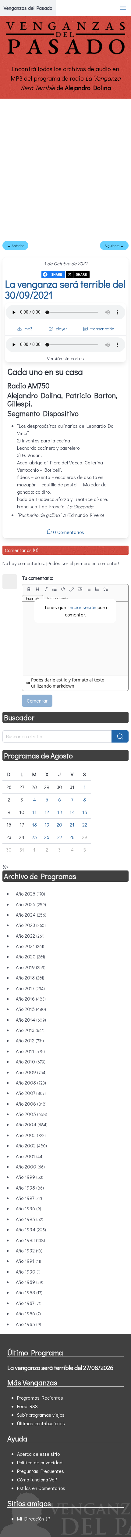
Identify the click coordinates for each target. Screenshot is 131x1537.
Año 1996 (28, 1208)
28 (72, 837)
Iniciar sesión (82, 607)
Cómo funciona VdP (37, 1479)
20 (59, 824)
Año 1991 (28, 1261)
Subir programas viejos (41, 1415)
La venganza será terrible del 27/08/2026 (60, 1368)
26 (46, 837)
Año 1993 (30, 1240)
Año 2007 (31, 1093)
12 (46, 812)
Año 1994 (31, 1229)
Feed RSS (27, 1406)
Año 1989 (29, 1282)
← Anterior (15, 245)
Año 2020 (30, 956)
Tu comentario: (37, 578)
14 (72, 812)
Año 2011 (30, 1051)
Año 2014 (31, 1019)
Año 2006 (31, 1103)
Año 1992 (29, 1250)
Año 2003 (31, 1135)
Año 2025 (31, 904)
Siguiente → (114, 245)
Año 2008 (31, 1082)
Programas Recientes (40, 1397)
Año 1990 (28, 1271)
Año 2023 (31, 925)
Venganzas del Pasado (28, 8)
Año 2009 (31, 1072)
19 (46, 824)
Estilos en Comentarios (41, 1488)
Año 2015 (31, 1009)
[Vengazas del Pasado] (65, 53)
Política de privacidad (39, 1462)
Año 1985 (28, 1324)
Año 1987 (28, 1303)
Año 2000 (30, 1166)
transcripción (102, 329)
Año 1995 (29, 1219)
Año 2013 (30, 1030)
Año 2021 (30, 946)
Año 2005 (31, 1114)
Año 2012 (30, 1040)
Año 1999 (29, 1177)
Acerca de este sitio (38, 1454)
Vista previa (57, 598)
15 (84, 812)
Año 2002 (31, 1145)
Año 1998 (30, 1187)
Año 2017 (30, 988)
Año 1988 (29, 1292)
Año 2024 (31, 914)
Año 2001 (30, 1156)
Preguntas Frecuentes (40, 1471)
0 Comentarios (68, 532)
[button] (123, 8)
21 (72, 824)
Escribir (32, 598)
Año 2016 (31, 998)
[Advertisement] (65, 167)
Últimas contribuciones (41, 1423)
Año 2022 (30, 935)
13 (59, 812)
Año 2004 (32, 1124)
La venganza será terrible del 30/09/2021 (65, 289)
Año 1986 (28, 1313)
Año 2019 (30, 967)
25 (34, 837)
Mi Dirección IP (33, 1518)
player (61, 329)
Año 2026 (30, 893)
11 (34, 812)
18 (34, 824)
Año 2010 (30, 1061)
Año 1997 (29, 1198)
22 (84, 824)
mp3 (28, 329)
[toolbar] (75, 589)
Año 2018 (30, 977)
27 (59, 837)
